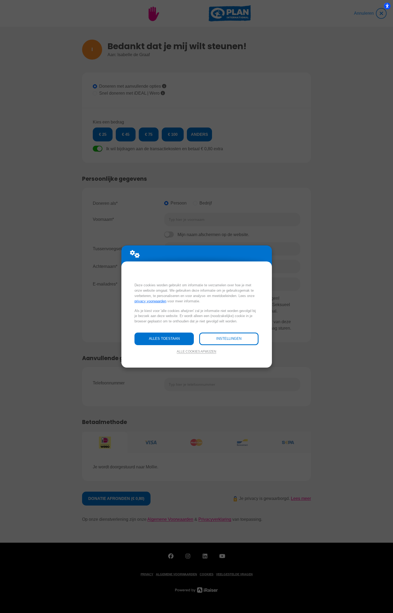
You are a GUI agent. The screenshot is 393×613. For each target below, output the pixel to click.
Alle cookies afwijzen (196, 351)
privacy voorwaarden (150, 301)
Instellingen (228, 339)
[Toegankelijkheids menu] (387, 6)
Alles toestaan (164, 339)
